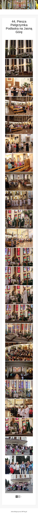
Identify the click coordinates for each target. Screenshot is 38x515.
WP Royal (24, 511)
